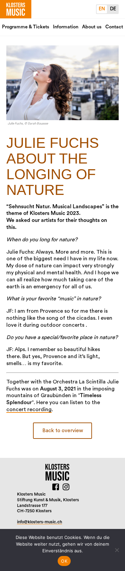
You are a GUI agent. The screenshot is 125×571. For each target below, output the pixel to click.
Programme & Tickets (25, 26)
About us (92, 26)
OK (64, 561)
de (113, 8)
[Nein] (116, 550)
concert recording (29, 409)
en (102, 8)
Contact (114, 26)
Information (65, 26)
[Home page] (15, 9)
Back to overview (62, 430)
